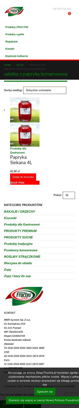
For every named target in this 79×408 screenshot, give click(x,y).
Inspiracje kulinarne (16, 56)
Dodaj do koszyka (23, 176)
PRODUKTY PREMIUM (20, 231)
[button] (27, 9)
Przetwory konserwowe (20, 250)
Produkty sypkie (14, 34)
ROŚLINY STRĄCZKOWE (22, 256)
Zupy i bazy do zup (17, 276)
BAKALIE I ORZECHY (19, 211)
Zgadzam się (45, 391)
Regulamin (11, 41)
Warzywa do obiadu (18, 263)
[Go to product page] (25, 122)
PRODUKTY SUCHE (18, 237)
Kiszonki (10, 218)
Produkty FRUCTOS (16, 27)
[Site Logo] (14, 11)
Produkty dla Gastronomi (22, 224)
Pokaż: (57, 195)
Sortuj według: (13, 90)
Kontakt (9, 48)
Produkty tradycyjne (18, 243)
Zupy (7, 269)
